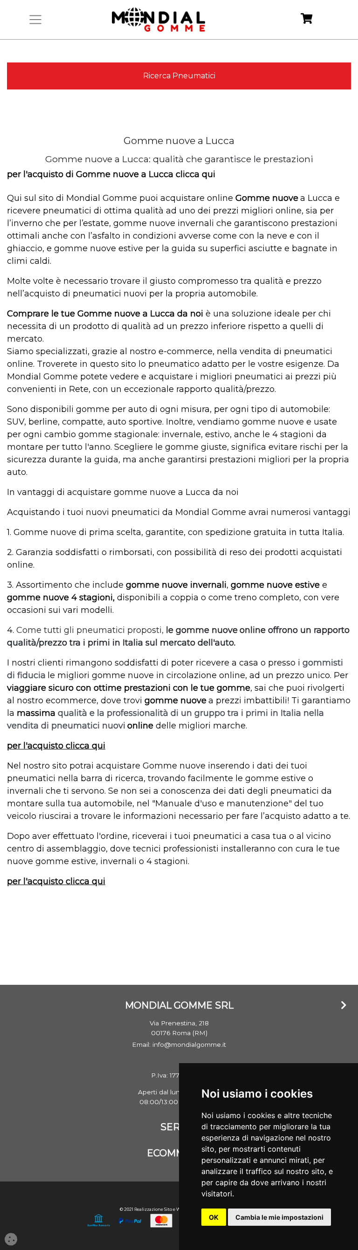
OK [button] (214, 1217)
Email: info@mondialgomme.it (179, 1044)
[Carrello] (306, 19)
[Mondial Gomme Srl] (158, 19)
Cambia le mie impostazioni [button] (279, 1217)
